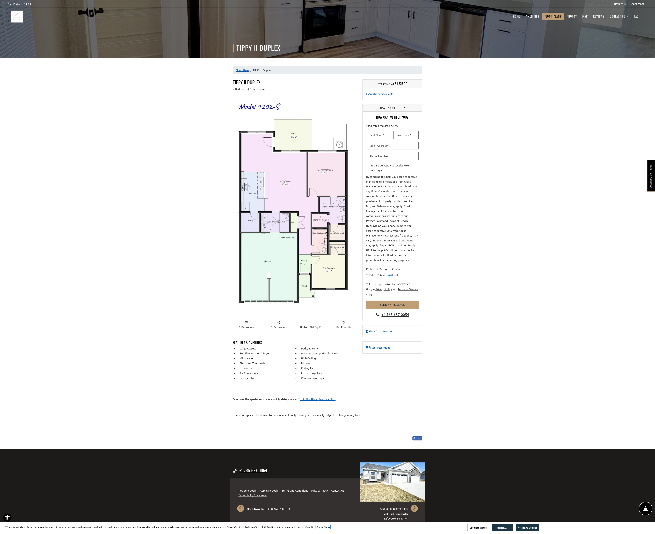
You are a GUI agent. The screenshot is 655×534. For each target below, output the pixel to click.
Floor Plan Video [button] (380, 347)
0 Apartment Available (379, 93)
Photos (572, 16)
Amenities (532, 16)
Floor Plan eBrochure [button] (381, 331)
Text (382, 275)
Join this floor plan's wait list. (318, 399)
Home (516, 16)
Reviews (598, 16)
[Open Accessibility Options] (7, 518)
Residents (621, 3)
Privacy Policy (374, 220)
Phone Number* (380, 156)
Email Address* (379, 145)
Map (585, 16)
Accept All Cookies (527, 527)
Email (394, 275)
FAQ (636, 16)
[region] (327, 528)
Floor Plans (553, 16)
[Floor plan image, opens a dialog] (295, 208)
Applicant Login (269, 490)
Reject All (502, 527)
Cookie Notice (323, 526)
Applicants (639, 3)
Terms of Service (398, 220)
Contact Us (337, 490)
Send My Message (392, 304)
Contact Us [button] (618, 16)
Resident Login (247, 490)
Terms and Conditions (295, 490)
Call (371, 275)
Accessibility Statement (252, 495)
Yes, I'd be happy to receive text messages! (389, 168)
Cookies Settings (478, 527)
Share (418, 438)
